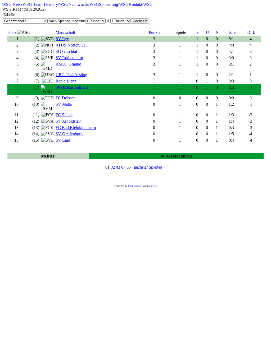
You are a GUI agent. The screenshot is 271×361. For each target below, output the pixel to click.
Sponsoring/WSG (114, 4)
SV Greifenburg (69, 134)
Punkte (154, 32)
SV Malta (64, 104)
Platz (12, 32)
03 (118, 167)
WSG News (12, 4)
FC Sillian (64, 115)
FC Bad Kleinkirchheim (76, 127)
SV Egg (62, 38)
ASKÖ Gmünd (68, 64)
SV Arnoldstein (69, 121)
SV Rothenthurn (69, 57)
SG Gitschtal (66, 51)
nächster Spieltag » (149, 167)
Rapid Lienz (66, 81)
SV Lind (63, 140)
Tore (232, 32)
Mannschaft (65, 32)
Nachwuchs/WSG (84, 4)
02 (113, 167)
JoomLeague (134, 186)
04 (123, 167)
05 (129, 167)
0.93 (153, 186)
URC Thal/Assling (71, 74)
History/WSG (57, 4)
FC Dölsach (66, 98)
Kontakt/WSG (141, 4)
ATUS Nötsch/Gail (72, 45)
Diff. (251, 32)
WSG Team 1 (34, 4)
